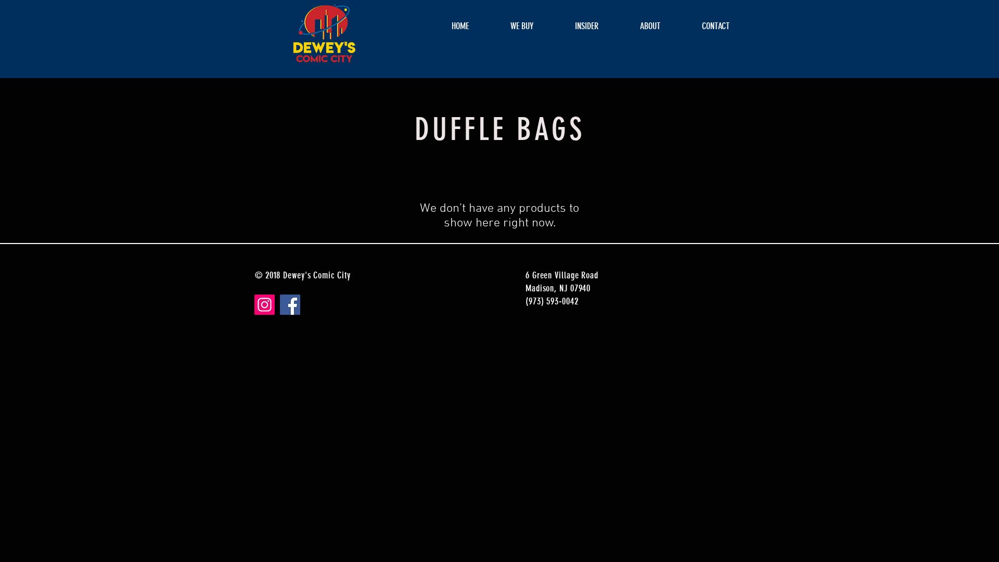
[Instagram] (264, 305)
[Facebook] (290, 305)
